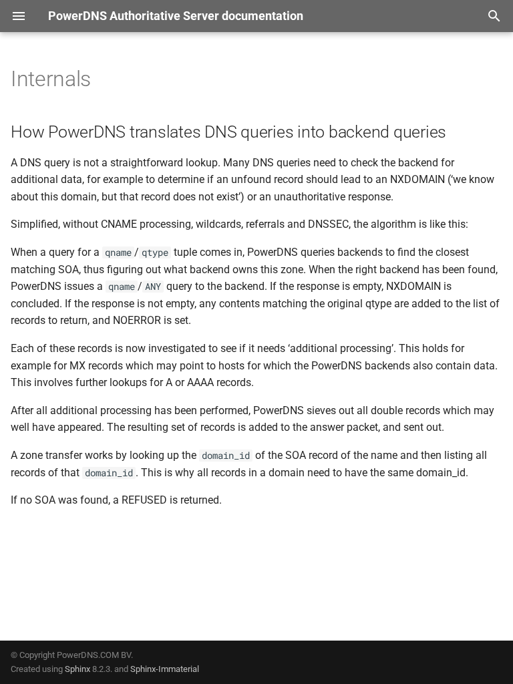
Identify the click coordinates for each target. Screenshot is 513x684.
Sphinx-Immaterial (164, 669)
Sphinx (77, 669)
